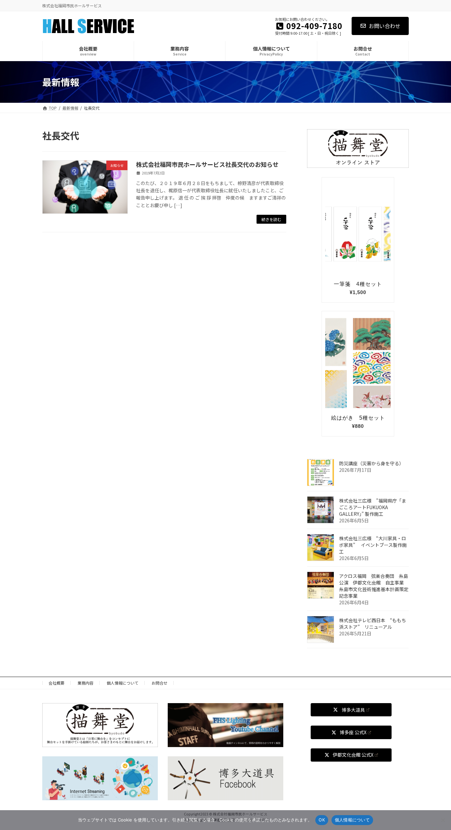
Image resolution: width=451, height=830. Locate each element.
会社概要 (56, 683)
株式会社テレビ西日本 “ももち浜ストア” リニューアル (372, 623)
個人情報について (122, 683)
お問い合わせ (384, 26)
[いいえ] (442, 820)
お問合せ (159, 683)
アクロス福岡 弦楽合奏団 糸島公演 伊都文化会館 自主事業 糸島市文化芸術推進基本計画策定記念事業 (373, 586)
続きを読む (271, 219)
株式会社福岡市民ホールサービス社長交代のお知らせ (207, 164)
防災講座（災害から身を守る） (371, 463)
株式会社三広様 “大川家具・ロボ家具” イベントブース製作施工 (373, 545)
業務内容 (85, 683)
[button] (351, 709)
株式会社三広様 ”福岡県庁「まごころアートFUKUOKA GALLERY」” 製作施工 (372, 507)
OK (322, 819)
